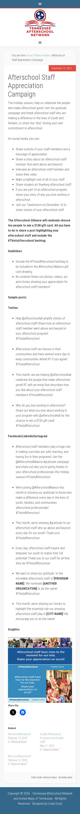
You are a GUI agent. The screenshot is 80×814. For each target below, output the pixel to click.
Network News (50, 777)
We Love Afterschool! (19, 734)
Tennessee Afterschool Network (40, 23)
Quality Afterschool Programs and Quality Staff (52, 738)
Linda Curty (55, 803)
